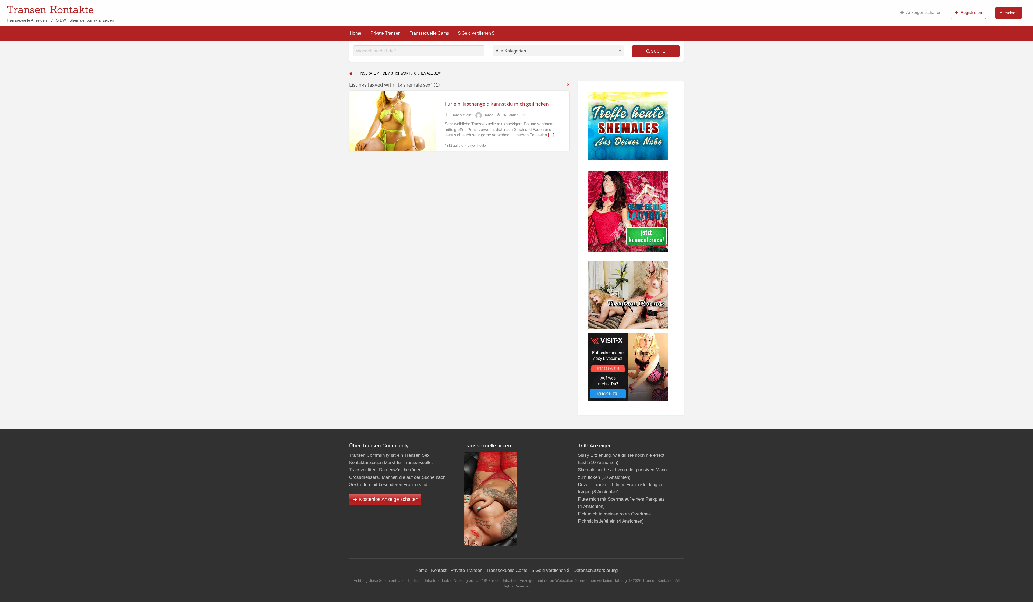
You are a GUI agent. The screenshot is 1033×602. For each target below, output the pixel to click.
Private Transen (385, 33)
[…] (551, 135)
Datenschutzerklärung (596, 570)
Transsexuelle (461, 115)
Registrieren (971, 12)
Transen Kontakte (50, 9)
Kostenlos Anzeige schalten (388, 499)
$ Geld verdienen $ (476, 33)
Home (355, 33)
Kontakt (439, 570)
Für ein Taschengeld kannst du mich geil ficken (497, 104)
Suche (657, 51)
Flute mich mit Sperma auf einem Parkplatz (621, 499)
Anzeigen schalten (924, 12)
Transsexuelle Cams (429, 33)
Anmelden (1008, 12)
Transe (488, 115)
